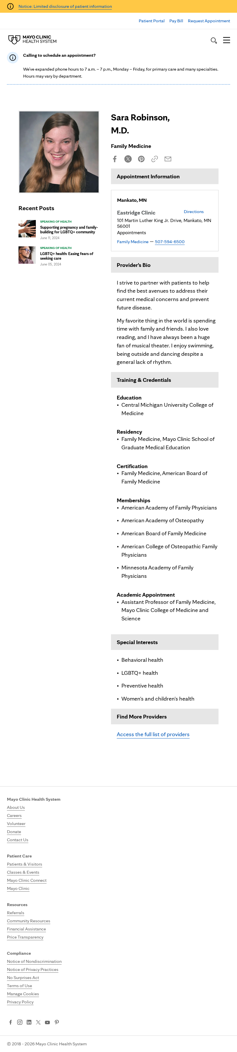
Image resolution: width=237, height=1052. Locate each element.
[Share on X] (128, 159)
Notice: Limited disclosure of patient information (65, 6)
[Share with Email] (168, 159)
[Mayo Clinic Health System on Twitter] (38, 1023)
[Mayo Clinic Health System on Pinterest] (57, 1023)
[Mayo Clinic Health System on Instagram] (20, 1023)
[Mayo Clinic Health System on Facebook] (10, 1023)
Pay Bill (176, 20)
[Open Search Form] (213, 40)
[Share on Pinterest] (141, 159)
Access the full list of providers (153, 734)
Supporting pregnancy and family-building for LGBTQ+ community (69, 229)
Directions (194, 211)
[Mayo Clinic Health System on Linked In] (29, 1023)
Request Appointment (209, 20)
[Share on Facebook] (114, 159)
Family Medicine (133, 241)
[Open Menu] (226, 40)
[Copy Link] (154, 159)
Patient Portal (152, 20)
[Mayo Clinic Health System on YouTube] (47, 1022)
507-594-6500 (170, 241)
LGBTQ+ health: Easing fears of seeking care (66, 256)
